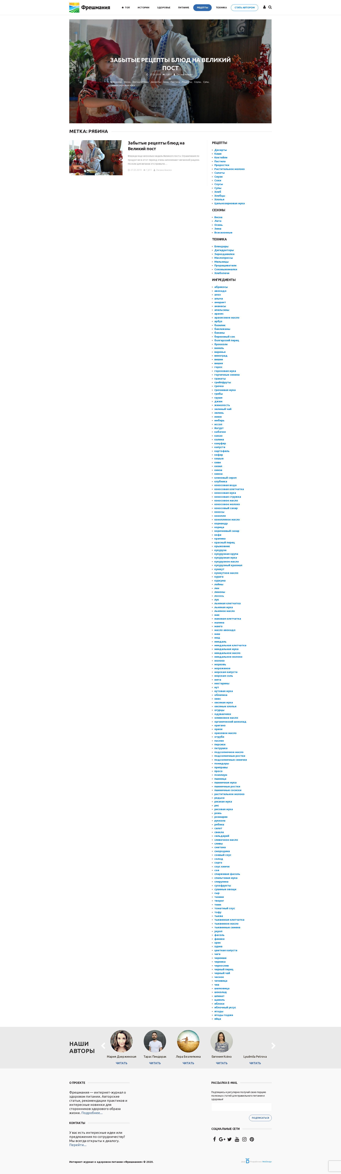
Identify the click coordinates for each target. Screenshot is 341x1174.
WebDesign (267, 1162)
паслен (219, 740)
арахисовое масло (226, 317)
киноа (218, 473)
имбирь (219, 420)
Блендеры (221, 246)
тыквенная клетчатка (229, 919)
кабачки (220, 431)
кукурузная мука (225, 557)
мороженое (222, 668)
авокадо (220, 290)
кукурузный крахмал (228, 565)
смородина (222, 851)
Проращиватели (225, 265)
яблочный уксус (225, 1007)
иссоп (218, 424)
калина (219, 439)
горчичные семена (227, 374)
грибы (218, 393)
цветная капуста (225, 950)
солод (218, 858)
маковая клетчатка (227, 618)
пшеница (220, 778)
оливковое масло (226, 717)
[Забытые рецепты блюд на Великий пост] (96, 157)
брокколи (221, 344)
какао (218, 435)
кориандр (221, 523)
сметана (220, 847)
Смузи (218, 176)
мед (217, 637)
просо (218, 771)
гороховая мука (225, 370)
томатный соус (224, 908)
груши (218, 397)
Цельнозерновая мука (229, 203)
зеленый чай (222, 408)
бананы (219, 332)
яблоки (219, 1003)
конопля (220, 515)
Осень (218, 224)
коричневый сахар (226, 530)
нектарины (221, 683)
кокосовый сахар (226, 508)
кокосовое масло (226, 500)
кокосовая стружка (227, 496)
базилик (220, 325)
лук (216, 599)
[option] (121, 1046)
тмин (217, 904)
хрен (217, 942)
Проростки (221, 165)
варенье (220, 351)
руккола (219, 820)
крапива (220, 538)
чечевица (220, 980)
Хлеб (217, 191)
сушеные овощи (225, 889)
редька (219, 797)
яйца (217, 1018)
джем (218, 401)
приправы (221, 767)
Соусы (218, 184)
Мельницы (221, 261)
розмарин (221, 816)
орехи (218, 729)
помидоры (221, 763)
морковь (220, 664)
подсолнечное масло (228, 752)
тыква (218, 915)
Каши (217, 153)
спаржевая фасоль (227, 873)
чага (217, 953)
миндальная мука (226, 649)
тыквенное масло (226, 923)
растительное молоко (229, 794)
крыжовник (222, 546)
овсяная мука (223, 702)
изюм (218, 416)
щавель (219, 999)
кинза (218, 470)
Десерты (220, 149)
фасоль (219, 934)
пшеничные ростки (227, 786)
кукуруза (220, 550)
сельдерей (221, 835)
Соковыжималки (225, 269)
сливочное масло (226, 839)
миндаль (220, 641)
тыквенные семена (227, 927)
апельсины (221, 309)
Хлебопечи (221, 273)
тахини (219, 896)
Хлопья (219, 199)
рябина (219, 824)
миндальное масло (227, 652)
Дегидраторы (224, 250)
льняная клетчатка (227, 603)
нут (216, 687)
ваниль (219, 347)
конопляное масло (227, 519)
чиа (216, 984)
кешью (219, 458)
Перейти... (77, 1145)
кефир (218, 454)
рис (216, 805)
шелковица (221, 988)
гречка (219, 386)
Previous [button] (103, 1046)
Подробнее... (92, 1113)
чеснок (219, 976)
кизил (218, 466)
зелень (219, 412)
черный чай (222, 973)
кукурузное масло (226, 561)
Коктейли (220, 157)
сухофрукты (222, 885)
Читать (121, 1063)
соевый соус (222, 854)
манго (218, 626)
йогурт (219, 428)
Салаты (219, 172)
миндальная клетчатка (230, 645)
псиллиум (220, 774)
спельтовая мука (225, 877)
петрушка (221, 748)
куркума (220, 580)
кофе (217, 534)
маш (217, 633)
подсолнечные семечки (230, 759)
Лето (217, 220)
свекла (219, 832)
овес (217, 698)
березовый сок (224, 336)
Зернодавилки (224, 254)
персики (219, 744)
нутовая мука (223, 691)
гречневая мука (225, 389)
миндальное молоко (228, 656)
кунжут (219, 569)
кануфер (220, 443)
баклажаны (222, 328)
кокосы (219, 511)
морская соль (223, 675)
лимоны (219, 591)
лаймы (218, 584)
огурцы (219, 710)
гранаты (220, 378)
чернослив (221, 965)
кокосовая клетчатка (229, 489)
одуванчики (222, 713)
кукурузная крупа (226, 553)
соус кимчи (221, 866)
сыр (217, 892)
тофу (217, 912)
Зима (217, 228)
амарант (220, 302)
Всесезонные (223, 232)
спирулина (221, 881)
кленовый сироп (225, 477)
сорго (218, 862)
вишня (218, 363)
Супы (217, 187)
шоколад (220, 992)
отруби (219, 736)
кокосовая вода (225, 485)
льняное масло (224, 610)
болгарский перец (226, 340)
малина (219, 622)
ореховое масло (225, 733)
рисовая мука (223, 809)
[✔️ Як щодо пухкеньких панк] (170, 1110)
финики (219, 938)
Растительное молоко (229, 168)
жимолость (222, 405)
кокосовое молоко (227, 504)
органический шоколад (230, 721)
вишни (218, 359)
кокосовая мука (225, 492)
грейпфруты (222, 382)
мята (217, 679)
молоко (219, 660)
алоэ (217, 294)
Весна (218, 217)
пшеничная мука (225, 782)
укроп (218, 931)
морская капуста (225, 671)
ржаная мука (223, 801)
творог (219, 900)
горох (218, 366)
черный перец (223, 969)
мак (217, 614)
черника (220, 961)
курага (218, 576)
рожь (218, 813)
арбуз (218, 321)
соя (216, 870)
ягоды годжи (223, 1015)
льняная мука (223, 607)
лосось (219, 595)
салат (218, 828)
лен (216, 588)
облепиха (220, 694)
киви (217, 462)
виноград (221, 355)
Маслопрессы (223, 257)
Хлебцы (219, 195)
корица (219, 527)
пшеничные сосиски (227, 790)
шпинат (219, 995)
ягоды (218, 1011)
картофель (221, 450)
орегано (220, 725)
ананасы (220, 306)
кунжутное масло (226, 572)
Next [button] (273, 1046)
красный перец (224, 542)
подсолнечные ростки (229, 755)
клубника (220, 481)
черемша (220, 957)
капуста (219, 447)
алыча (218, 298)
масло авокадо (225, 629)
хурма (218, 946)
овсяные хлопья (225, 706)
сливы (218, 843)
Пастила (220, 161)
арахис (219, 313)
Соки (217, 180)
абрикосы (221, 286)
